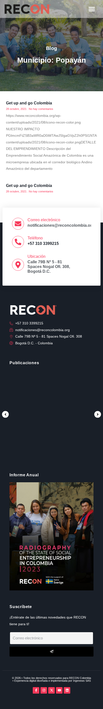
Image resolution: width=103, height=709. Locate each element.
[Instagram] (43, 690)
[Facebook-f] (36, 690)
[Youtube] (59, 690)
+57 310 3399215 (43, 243)
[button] (91, 9)
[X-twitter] (51, 690)
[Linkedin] (67, 690)
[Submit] (52, 652)
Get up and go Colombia (29, 103)
